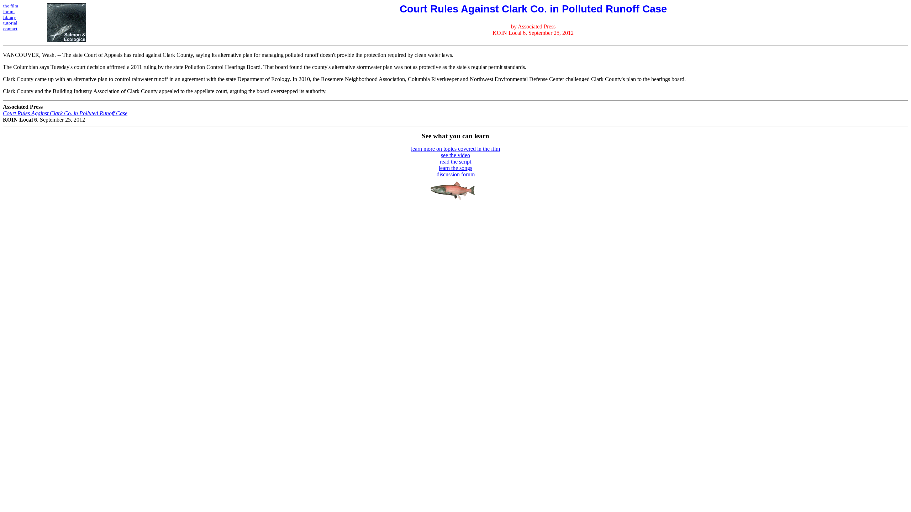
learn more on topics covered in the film (455, 149)
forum (9, 11)
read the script (455, 162)
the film (10, 6)
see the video (455, 155)
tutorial (10, 23)
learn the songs (455, 168)
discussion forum (456, 174)
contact (10, 28)
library (9, 17)
